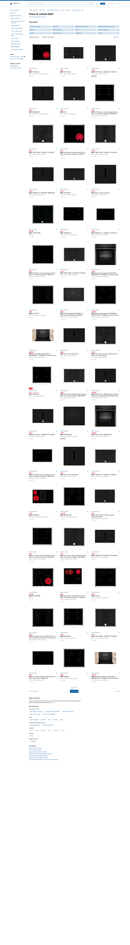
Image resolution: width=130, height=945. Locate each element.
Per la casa (12, 13)
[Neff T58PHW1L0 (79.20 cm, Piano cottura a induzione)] (74, 221)
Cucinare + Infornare (15, 18)
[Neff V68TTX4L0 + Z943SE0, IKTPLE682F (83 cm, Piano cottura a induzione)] (43, 422)
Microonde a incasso (16, 44)
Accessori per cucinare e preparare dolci (18, 22)
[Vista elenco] (118, 37)
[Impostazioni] (96, 4)
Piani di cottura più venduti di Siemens (38, 755)
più (53, 702)
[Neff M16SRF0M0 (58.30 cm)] (43, 584)
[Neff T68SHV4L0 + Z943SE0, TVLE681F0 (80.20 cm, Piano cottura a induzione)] (105, 221)
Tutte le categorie (14, 10)
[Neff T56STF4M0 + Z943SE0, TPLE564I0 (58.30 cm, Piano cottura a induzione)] (43, 140)
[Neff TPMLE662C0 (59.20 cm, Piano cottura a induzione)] (74, 422)
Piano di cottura (15, 46)
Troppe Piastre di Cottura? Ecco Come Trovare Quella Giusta (43, 759)
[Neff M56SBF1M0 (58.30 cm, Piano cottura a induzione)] (74, 503)
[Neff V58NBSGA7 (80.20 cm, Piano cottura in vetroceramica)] (43, 100)
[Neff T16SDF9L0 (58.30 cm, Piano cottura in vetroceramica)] (43, 60)
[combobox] (37, 37)
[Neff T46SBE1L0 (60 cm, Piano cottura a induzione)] (43, 382)
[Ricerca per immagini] (91, 3)
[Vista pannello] (115, 37)
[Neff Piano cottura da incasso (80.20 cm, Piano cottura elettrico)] (74, 342)
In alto (117, 691)
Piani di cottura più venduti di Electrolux (38, 757)
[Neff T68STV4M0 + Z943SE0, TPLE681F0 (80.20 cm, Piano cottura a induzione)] (74, 261)
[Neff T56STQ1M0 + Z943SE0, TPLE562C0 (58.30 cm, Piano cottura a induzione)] (105, 140)
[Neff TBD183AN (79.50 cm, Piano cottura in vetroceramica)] (43, 503)
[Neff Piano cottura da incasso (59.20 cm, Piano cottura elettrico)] (105, 180)
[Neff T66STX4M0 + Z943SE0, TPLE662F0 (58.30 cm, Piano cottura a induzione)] (105, 624)
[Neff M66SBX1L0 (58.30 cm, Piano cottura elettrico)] (74, 624)
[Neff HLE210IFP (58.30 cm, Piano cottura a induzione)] (43, 301)
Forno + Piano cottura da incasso (17, 34)
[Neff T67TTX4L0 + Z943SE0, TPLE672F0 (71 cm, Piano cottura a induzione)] (105, 60)
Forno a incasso (14, 38)
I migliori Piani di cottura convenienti (38, 752)
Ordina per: (31, 37)
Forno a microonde (15, 41)
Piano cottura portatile (15, 68)
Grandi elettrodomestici (15, 15)
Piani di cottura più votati (35, 750)
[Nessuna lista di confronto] (112, 4)
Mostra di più (74, 691)
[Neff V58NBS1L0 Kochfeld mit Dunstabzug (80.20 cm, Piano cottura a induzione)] (105, 543)
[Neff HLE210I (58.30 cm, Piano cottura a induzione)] (105, 584)
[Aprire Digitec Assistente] (109, 4)
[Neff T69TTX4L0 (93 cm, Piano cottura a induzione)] (74, 60)
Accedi (102, 3)
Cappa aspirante (15, 25)
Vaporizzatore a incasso (17, 49)
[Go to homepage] (15, 4)
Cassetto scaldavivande (17, 28)
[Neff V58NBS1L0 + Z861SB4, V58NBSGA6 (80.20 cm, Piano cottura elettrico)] (43, 180)
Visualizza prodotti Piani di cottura (37, 17)
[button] (56, 68)
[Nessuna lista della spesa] (115, 4)
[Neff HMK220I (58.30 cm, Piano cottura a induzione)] (74, 665)
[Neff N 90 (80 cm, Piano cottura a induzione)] (74, 100)
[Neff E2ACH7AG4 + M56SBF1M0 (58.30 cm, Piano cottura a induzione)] (105, 422)
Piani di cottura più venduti (35, 748)
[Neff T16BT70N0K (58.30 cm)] (43, 221)
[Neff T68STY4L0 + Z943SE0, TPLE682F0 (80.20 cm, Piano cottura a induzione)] (105, 463)
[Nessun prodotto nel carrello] (119, 4)
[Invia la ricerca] (30, 3)
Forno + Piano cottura (16, 31)
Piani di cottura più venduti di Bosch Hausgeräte (40, 753)
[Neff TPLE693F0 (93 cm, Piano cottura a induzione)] (74, 180)
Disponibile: (44, 37)
